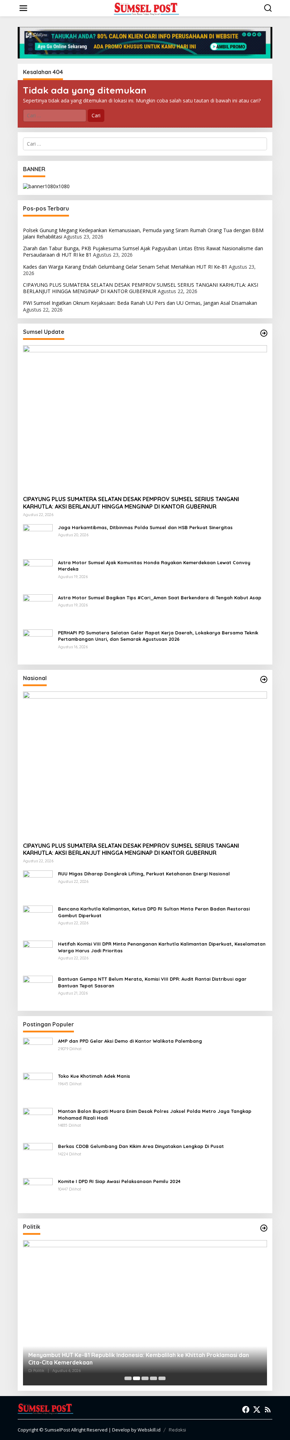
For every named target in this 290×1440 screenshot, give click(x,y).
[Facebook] (245, 1409)
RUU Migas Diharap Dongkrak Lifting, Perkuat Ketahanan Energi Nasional (144, 873)
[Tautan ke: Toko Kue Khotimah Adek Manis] (38, 1087)
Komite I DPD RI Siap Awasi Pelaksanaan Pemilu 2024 (119, 1181)
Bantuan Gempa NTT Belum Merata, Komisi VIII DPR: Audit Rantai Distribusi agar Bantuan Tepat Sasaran (152, 982)
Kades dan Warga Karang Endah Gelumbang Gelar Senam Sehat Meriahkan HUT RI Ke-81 (125, 266)
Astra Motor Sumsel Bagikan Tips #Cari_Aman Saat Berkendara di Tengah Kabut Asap (159, 597)
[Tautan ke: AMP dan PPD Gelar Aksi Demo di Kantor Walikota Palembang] (38, 1052)
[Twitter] (256, 1409)
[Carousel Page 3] (145, 1378)
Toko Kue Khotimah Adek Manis (94, 1076)
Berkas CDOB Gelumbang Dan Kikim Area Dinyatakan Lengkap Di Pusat (141, 1146)
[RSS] (267, 1409)
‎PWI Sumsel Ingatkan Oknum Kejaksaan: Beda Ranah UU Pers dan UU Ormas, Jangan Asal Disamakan (140, 302)
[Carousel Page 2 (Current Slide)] (136, 1378)
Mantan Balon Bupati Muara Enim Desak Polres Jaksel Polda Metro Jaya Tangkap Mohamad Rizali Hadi (154, 1114)
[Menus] (23, 8)
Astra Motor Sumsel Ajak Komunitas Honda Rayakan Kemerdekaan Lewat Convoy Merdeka (154, 566)
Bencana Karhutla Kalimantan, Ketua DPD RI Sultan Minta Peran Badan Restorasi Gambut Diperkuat (154, 912)
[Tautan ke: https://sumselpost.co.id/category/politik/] (264, 1228)
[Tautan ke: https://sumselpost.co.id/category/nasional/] (264, 679)
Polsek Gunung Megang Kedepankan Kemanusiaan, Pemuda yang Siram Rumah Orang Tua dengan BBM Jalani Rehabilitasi (143, 233)
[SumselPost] (146, 8)
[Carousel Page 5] (162, 1378)
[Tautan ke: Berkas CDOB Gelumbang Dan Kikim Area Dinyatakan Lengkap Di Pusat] (38, 1157)
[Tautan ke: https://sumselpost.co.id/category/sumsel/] (264, 333)
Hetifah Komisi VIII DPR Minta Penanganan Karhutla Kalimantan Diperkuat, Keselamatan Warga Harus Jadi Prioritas (162, 947)
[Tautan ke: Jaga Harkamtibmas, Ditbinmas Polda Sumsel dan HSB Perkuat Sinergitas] (38, 538)
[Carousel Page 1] (128, 1378)
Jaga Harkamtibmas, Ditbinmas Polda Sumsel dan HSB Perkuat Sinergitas (145, 527)
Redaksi (177, 1430)
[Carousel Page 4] (153, 1378)
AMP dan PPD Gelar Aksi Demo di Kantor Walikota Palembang (130, 1041)
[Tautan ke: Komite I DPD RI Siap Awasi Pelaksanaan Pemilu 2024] (38, 1192)
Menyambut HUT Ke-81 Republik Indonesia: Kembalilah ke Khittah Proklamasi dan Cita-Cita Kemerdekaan (138, 1358)
